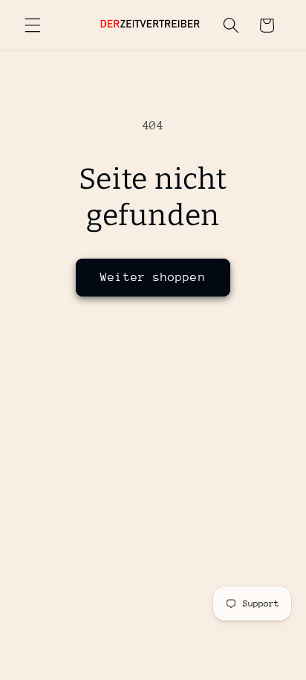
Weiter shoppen (152, 277)
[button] (33, 25)
